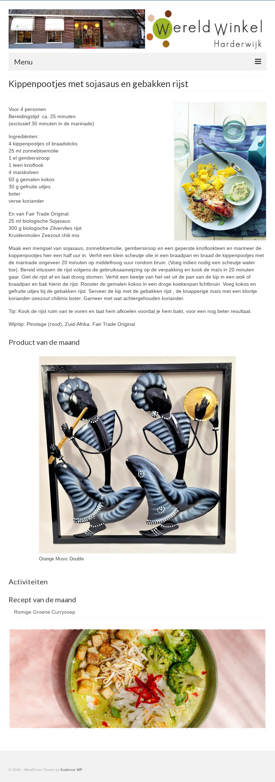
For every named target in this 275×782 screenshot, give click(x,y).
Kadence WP (71, 770)
